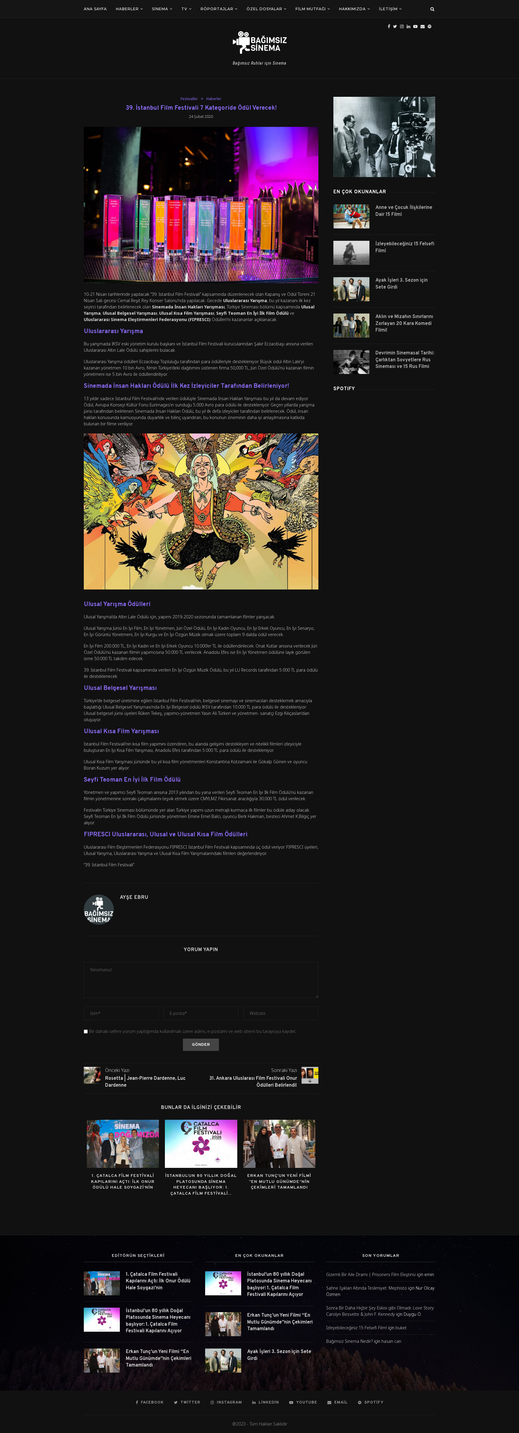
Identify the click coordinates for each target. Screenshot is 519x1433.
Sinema (160, 9)
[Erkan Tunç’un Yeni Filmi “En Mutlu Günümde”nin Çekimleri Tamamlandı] (279, 1144)
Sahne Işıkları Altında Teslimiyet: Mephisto (366, 1288)
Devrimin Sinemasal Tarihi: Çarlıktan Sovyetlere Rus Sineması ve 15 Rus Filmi (404, 360)
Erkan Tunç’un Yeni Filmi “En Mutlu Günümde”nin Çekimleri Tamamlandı (279, 1181)
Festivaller (189, 99)
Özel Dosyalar (264, 9)
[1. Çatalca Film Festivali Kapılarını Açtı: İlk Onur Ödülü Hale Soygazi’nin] (123, 1144)
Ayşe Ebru (134, 898)
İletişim (388, 9)
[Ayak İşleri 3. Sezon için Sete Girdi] (351, 289)
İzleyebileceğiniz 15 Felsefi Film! (404, 247)
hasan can (391, 1341)
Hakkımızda (352, 9)
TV (184, 9)
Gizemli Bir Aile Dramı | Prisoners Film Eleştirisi (371, 1274)
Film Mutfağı (311, 9)
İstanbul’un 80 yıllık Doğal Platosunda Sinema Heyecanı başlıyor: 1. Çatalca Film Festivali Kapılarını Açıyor (158, 1321)
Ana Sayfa (95, 9)
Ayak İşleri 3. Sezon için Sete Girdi (401, 283)
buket (401, 1327)
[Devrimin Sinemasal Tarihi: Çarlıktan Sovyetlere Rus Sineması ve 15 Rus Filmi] (351, 362)
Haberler (127, 9)
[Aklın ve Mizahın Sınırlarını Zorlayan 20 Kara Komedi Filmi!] (351, 326)
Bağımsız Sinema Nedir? (349, 1341)
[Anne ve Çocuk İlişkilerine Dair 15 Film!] (351, 216)
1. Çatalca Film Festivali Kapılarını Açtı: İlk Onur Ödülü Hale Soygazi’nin (123, 1181)
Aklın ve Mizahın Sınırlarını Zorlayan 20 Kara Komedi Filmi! (404, 323)
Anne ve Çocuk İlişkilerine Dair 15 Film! (403, 211)
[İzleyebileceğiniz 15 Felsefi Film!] (351, 253)
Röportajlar (217, 9)
